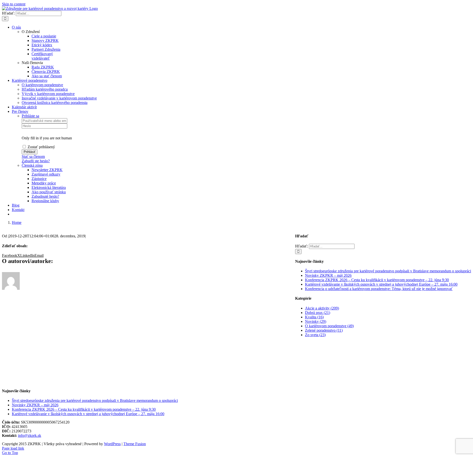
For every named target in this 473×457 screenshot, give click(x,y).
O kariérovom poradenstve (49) (329, 326)
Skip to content (13, 4)
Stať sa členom (33, 156)
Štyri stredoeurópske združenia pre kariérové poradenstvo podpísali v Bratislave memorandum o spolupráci (388, 271)
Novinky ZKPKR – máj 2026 (328, 275)
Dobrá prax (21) (317, 312)
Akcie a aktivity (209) (322, 308)
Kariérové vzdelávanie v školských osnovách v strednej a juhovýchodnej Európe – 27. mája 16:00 (381, 284)
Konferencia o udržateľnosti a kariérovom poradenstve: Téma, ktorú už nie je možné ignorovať (379, 289)
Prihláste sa (30, 116)
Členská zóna (32, 165)
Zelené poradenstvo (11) (324, 330)
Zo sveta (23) (315, 335)
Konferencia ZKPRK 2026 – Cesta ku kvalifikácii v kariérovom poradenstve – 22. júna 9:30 (377, 280)
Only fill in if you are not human (47, 138)
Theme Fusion (134, 444)
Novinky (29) (315, 321)
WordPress (112, 444)
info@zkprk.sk (29, 435)
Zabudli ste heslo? (36, 161)
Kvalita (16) (314, 317)
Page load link (13, 448)
